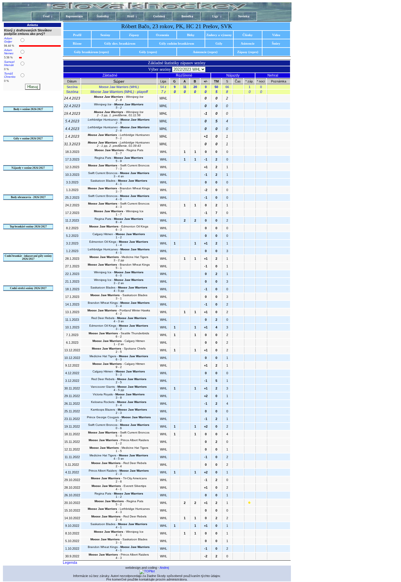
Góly (219, 43)
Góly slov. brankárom (119, 43)
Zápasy (134, 35)
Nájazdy (233, 75)
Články (247, 35)
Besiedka (187, 16)
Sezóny (105, 35)
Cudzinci (159, 16)
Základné (109, 75)
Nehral (272, 75)
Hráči (130, 16)
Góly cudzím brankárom (176, 43)
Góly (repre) (148, 52)
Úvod (46, 16)
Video (276, 35)
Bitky (191, 35)
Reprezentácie (74, 16)
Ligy (215, 16)
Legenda (70, 563)
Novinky (243, 16)
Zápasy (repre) (247, 52)
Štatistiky (103, 16)
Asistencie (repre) (205, 52)
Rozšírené (184, 75)
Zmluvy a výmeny (219, 35)
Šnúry (276, 43)
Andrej (164, 567)
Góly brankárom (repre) (91, 52)
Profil (77, 35)
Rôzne (77, 43)
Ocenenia (162, 35)
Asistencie (248, 43)
